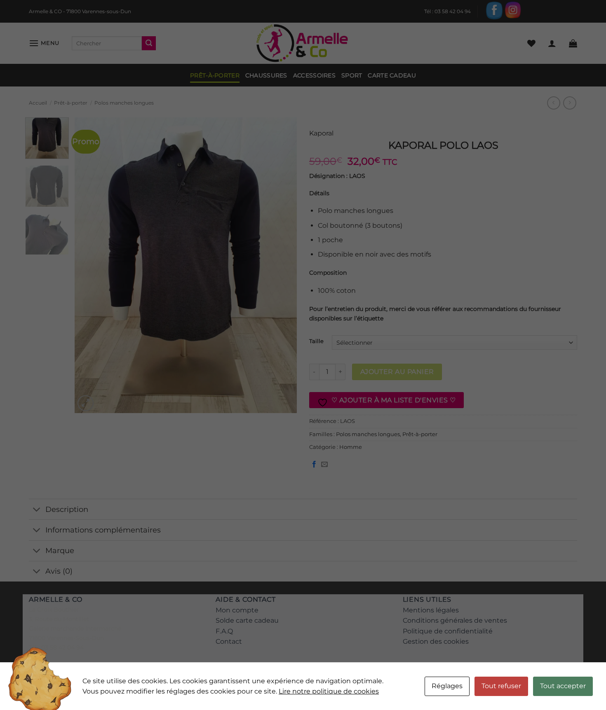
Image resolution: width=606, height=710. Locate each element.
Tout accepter (563, 686)
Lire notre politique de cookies (329, 691)
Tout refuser (501, 686)
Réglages (447, 686)
